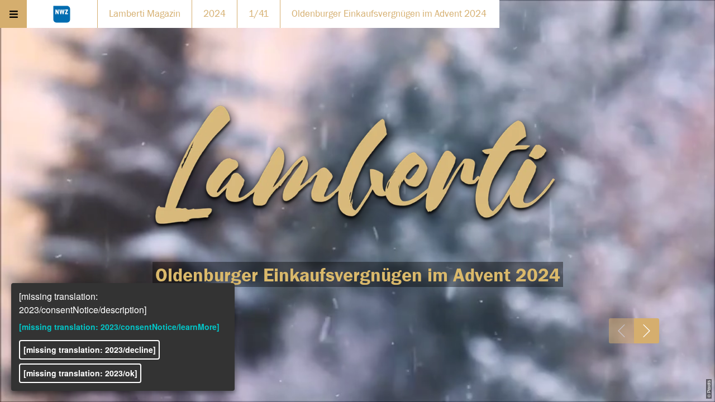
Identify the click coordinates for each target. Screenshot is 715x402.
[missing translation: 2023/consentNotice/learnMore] (119, 326)
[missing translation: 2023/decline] (89, 349)
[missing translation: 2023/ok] (80, 373)
